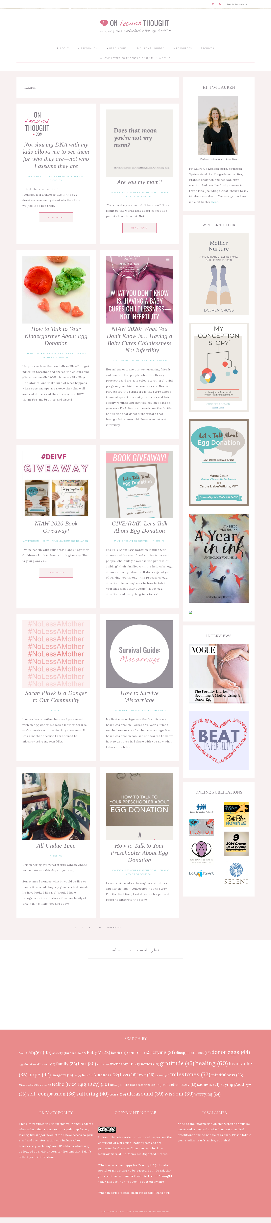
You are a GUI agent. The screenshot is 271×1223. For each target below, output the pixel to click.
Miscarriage (120, 710)
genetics (147, 1064)
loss (128, 1074)
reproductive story (176, 1084)
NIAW (116, 1084)
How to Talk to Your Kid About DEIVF (134, 192)
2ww (23, 1053)
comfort (139, 1052)
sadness (208, 1084)
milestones (190, 1074)
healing (211, 1063)
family (66, 1063)
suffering (92, 1094)
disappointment (193, 1053)
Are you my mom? (139, 182)
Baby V (98, 1052)
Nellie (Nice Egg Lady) (80, 1084)
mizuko (45, 1085)
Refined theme (137, 1212)
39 (100, 927)
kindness (106, 1075)
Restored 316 (161, 1212)
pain (129, 1085)
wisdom (179, 1094)
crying (164, 1052)
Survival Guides (141, 710)
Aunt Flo (78, 1053)
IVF (77, 1075)
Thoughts (56, 180)
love (146, 1074)
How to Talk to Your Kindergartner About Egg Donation (56, 335)
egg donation (30, 1064)
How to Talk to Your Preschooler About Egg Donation (139, 852)
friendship (123, 1064)
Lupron (162, 1075)
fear (87, 1063)
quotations (146, 1085)
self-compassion (51, 1094)
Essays (125, 360)
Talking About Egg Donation (65, 176)
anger (39, 1052)
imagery (62, 1075)
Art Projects (31, 541)
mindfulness (227, 1074)
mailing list (27, 1135)
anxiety (60, 1053)
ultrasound (145, 1094)
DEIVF (114, 360)
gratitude (177, 1063)
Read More (56, 217)
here (214, 202)
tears (118, 1094)
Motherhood (36, 176)
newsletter (54, 1135)
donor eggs (230, 1052)
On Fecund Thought (135, 26)
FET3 (103, 1064)
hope (39, 1074)
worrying (207, 1094)
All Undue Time (56, 845)
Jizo (87, 1075)
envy (48, 1064)
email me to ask (142, 1192)
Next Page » (114, 927)
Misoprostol (29, 1084)
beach (118, 1053)
